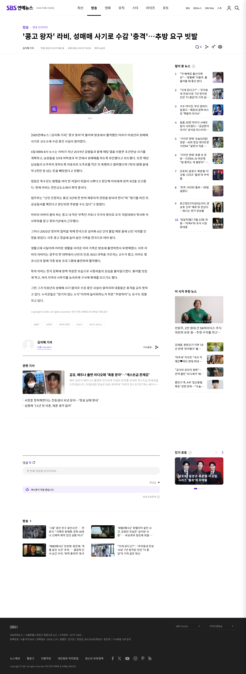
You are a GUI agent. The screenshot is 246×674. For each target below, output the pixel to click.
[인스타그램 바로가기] (135, 658)
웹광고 (30, 658)
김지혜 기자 (28, 48)
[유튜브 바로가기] (127, 658)
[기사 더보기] (29, 521)
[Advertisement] (91, 575)
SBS (188, 8)
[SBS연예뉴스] (20, 8)
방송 (26, 27)
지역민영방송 (215, 626)
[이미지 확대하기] (54, 109)
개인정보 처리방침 (68, 658)
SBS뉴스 (197, 8)
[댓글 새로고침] (34, 463)
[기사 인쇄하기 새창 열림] (220, 46)
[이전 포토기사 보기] (216, 452)
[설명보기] (193, 66)
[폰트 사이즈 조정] (213, 46)
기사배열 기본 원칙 (121, 639)
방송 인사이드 (40, 27)
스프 (219, 8)
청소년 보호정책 (94, 658)
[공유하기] (206, 46)
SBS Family (182, 626)
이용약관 (46, 658)
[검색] (237, 8)
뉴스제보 (15, 658)
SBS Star (209, 8)
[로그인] (229, 8)
